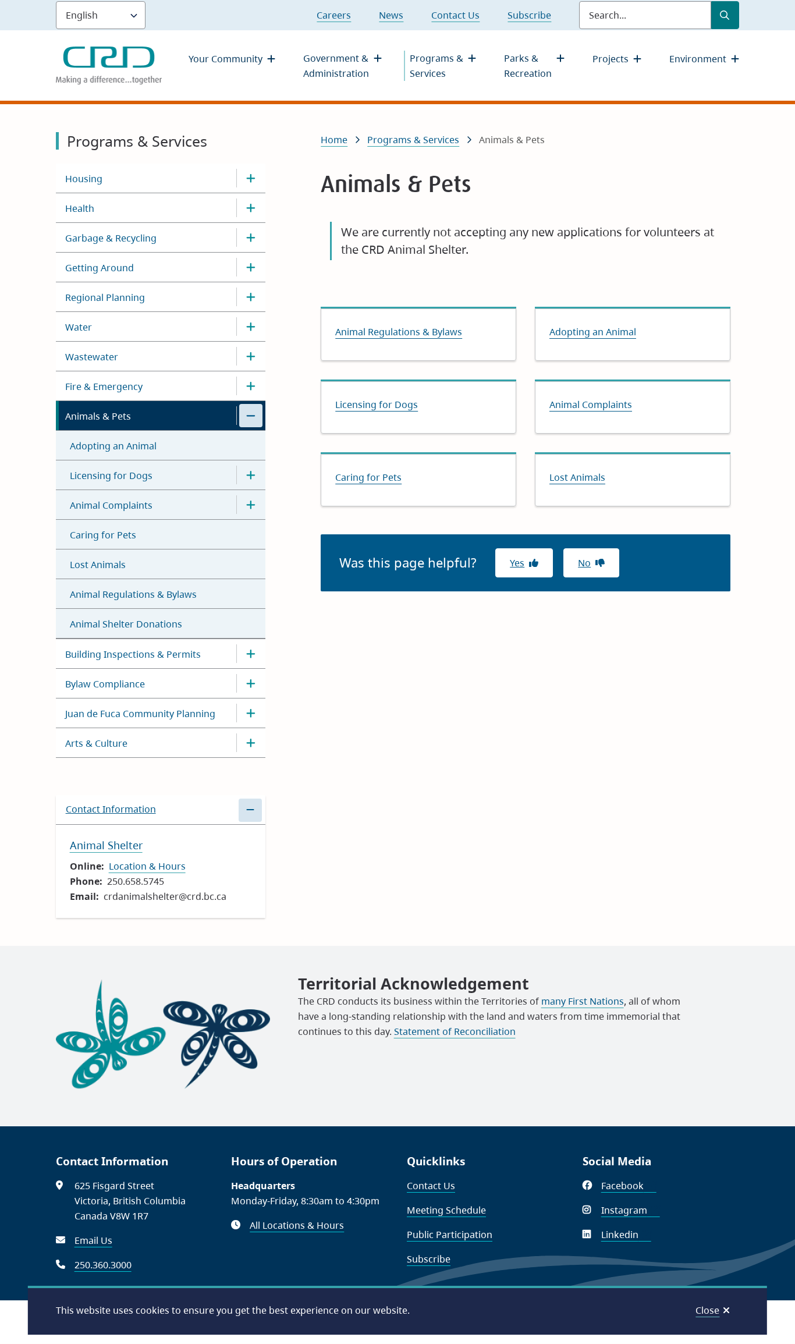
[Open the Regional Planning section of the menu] (250, 296)
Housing (83, 178)
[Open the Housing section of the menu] (250, 178)
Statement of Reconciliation (455, 1031)
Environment (697, 58)
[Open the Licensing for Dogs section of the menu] (250, 475)
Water (78, 327)
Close (707, 1310)
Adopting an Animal (113, 445)
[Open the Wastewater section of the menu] (250, 356)
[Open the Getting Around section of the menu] (250, 267)
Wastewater (91, 356)
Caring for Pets (103, 535)
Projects (610, 58)
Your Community (225, 58)
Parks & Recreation (528, 66)
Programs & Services (436, 66)
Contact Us (455, 15)
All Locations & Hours (297, 1225)
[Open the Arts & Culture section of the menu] (250, 742)
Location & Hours (147, 866)
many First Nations (582, 1001)
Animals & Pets (98, 416)
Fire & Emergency (104, 386)
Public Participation (449, 1234)
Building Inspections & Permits (133, 654)
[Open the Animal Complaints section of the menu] (250, 504)
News (391, 15)
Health (79, 208)
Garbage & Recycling (111, 238)
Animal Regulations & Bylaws (133, 594)
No (584, 562)
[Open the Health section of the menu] (250, 207)
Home (334, 139)
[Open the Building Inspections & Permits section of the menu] (250, 653)
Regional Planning (105, 297)
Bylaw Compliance (105, 684)
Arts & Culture (96, 743)
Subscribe (529, 15)
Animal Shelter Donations (126, 624)
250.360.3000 (103, 1264)
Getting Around (99, 267)
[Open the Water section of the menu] (250, 326)
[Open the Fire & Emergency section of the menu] (250, 386)
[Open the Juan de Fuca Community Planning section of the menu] (250, 713)
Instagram (630, 1210)
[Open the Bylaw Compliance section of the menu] (250, 683)
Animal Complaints (111, 505)
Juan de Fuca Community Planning (140, 713)
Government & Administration (336, 66)
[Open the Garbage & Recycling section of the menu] (250, 237)
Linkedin (626, 1234)
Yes (517, 562)
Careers (334, 15)
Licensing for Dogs (111, 475)
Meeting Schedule (446, 1210)
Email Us (93, 1240)
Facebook (628, 1185)
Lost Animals (98, 564)
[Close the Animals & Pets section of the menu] (250, 415)
